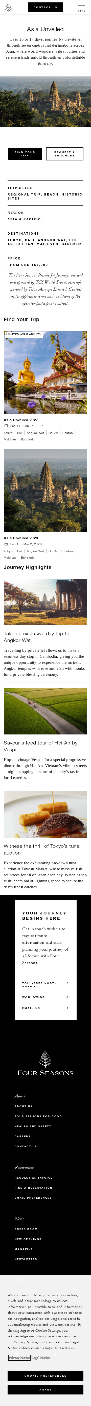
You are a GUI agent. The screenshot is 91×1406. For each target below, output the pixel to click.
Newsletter (26, 1259)
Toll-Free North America (39, 985)
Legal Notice (40, 1358)
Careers (23, 1136)
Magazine (24, 1249)
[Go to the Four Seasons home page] (8, 7)
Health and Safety (33, 1126)
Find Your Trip (25, 154)
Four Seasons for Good (38, 1116)
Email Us (31, 1008)
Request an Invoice (34, 1177)
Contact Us (45, 7)
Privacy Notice (19, 1358)
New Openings (28, 1239)
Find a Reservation (34, 1187)
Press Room (26, 1229)
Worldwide (33, 997)
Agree (45, 1389)
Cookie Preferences (46, 1375)
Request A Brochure (64, 154)
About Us (24, 1106)
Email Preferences (33, 1197)
